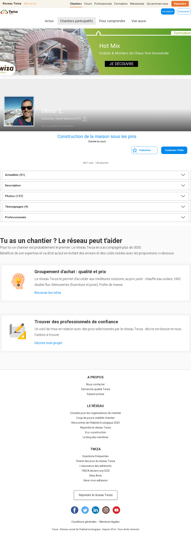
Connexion (184, 11)
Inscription (167, 11)
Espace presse (95, 394)
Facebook (74, 510)
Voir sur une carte (84, 119)
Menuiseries (137, 3)
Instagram (106, 510)
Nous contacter (95, 384)
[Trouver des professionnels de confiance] (18, 331)
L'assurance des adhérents (96, 465)
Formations (121, 3)
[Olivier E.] (19, 111)
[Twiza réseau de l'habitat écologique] (11, 12)
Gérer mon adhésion (95, 480)
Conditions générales (84, 521)
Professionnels (103, 3)
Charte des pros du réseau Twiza (95, 461)
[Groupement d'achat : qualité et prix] (18, 281)
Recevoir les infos (48, 293)
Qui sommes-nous (157, 3)
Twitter (85, 510)
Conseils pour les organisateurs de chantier (95, 413)
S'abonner (145, 150)
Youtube (116, 510)
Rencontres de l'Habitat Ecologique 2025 (95, 422)
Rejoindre (180, 3)
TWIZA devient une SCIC (95, 470)
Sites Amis (95, 475)
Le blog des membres (95, 437)
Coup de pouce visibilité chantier (95, 417)
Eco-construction (95, 432)
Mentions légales (109, 521)
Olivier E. (52, 110)
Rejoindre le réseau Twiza (95, 427)
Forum (88, 3)
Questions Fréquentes (95, 456)
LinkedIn (95, 510)
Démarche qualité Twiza (95, 389)
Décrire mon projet (48, 343)
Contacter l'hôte (174, 150)
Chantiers (76, 3)
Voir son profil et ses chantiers (57, 126)
